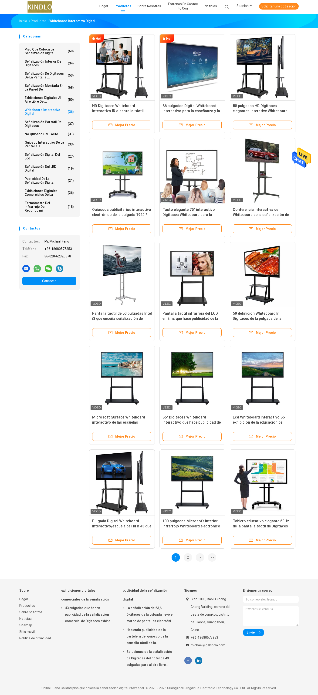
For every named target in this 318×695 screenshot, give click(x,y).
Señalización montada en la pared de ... (49, 87)
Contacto (49, 281)
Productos (27, 605)
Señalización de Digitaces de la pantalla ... (49, 75)
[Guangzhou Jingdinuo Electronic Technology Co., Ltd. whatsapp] (37, 268)
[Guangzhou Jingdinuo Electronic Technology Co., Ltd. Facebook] (188, 661)
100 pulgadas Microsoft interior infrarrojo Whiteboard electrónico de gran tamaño (191, 526)
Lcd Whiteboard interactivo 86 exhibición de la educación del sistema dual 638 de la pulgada (259, 422)
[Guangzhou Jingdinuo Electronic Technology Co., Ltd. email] (26, 268)
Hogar (23, 599)
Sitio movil (27, 632)
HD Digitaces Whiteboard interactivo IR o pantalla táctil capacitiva (118, 111)
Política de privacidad (35, 638)
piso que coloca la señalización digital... (49, 51)
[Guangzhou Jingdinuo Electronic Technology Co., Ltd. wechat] (48, 268)
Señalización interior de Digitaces (49, 63)
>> (212, 557)
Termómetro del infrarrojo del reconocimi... (49, 206)
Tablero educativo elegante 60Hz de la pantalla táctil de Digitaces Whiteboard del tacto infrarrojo (261, 526)
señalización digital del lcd (49, 156)
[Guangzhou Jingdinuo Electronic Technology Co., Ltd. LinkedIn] (199, 661)
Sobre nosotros (31, 612)
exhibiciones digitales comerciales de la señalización (85, 595)
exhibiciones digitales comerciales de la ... (49, 192)
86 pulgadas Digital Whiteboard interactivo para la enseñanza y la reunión (191, 111)
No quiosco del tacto (49, 134)
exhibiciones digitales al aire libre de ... (49, 99)
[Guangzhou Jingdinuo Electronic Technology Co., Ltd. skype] (59, 268)
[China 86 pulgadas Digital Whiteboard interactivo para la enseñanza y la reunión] (192, 67)
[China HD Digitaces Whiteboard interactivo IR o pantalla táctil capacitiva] (122, 67)
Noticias (25, 619)
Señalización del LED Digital (49, 168)
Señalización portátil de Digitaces (49, 124)
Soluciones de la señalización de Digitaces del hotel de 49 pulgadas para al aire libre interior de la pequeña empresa (150, 659)
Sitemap (25, 625)
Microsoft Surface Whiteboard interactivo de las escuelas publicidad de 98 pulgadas (118, 422)
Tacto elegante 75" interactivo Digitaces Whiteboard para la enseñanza (188, 214)
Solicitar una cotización (279, 6)
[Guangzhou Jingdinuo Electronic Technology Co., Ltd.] (39, 7)
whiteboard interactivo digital (49, 111)
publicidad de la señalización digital (49, 180)
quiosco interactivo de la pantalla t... (49, 144)
